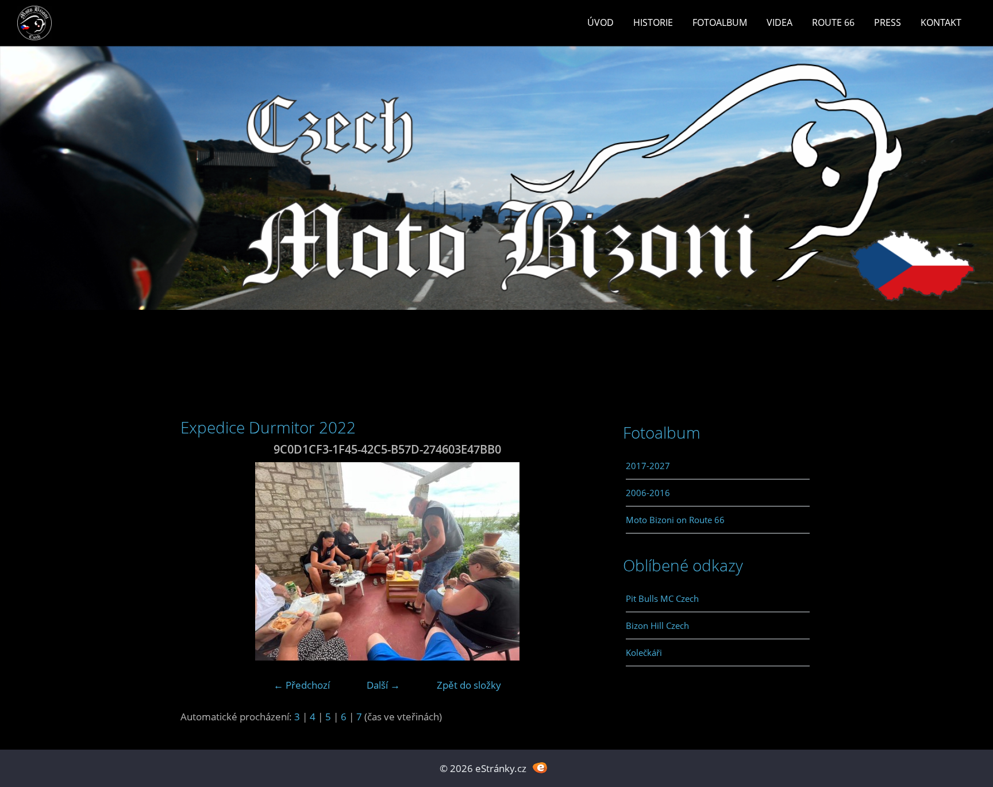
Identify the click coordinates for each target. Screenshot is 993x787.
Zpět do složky (469, 685)
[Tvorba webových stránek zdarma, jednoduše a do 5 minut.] (540, 767)
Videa (779, 22)
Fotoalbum (719, 22)
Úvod (600, 22)
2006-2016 (648, 492)
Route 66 (833, 22)
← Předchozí (302, 685)
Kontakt (941, 22)
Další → (383, 685)
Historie (653, 22)
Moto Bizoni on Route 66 (675, 519)
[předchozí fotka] (199, 561)
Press (887, 22)
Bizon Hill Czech (657, 625)
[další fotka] (575, 561)
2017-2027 (648, 465)
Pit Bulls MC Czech (662, 598)
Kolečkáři (644, 652)
